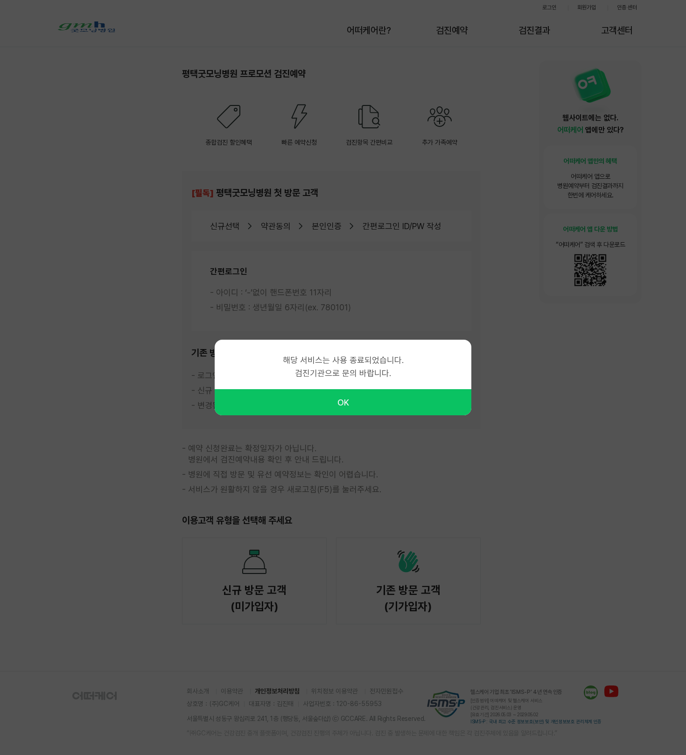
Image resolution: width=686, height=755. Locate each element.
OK (343, 402)
